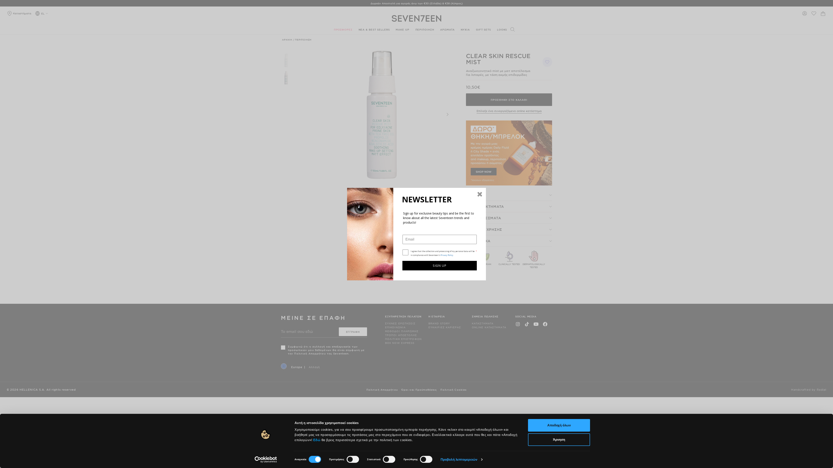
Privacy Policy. (447, 255)
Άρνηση (559, 439)
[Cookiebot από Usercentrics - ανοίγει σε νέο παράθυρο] (266, 459)
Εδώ (317, 440)
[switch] (353, 459)
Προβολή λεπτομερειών (459, 459)
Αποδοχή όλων (559, 425)
